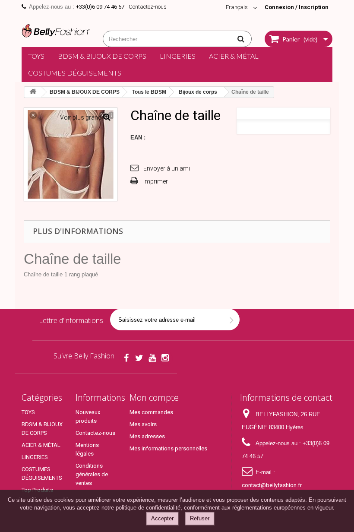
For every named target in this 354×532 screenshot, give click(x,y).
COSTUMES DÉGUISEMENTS (74, 73)
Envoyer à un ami (166, 168)
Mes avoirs (143, 424)
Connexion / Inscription (297, 7)
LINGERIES (178, 56)
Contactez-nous (148, 6)
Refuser (199, 518)
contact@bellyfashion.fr (272, 485)
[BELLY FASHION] (56, 29)
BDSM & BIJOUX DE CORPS (102, 56)
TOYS (36, 56)
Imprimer (155, 181)
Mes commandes (151, 412)
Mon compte (154, 397)
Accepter (162, 518)
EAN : (137, 137)
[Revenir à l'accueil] (33, 92)
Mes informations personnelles (168, 448)
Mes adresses (147, 436)
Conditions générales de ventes (92, 474)
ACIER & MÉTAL (234, 56)
